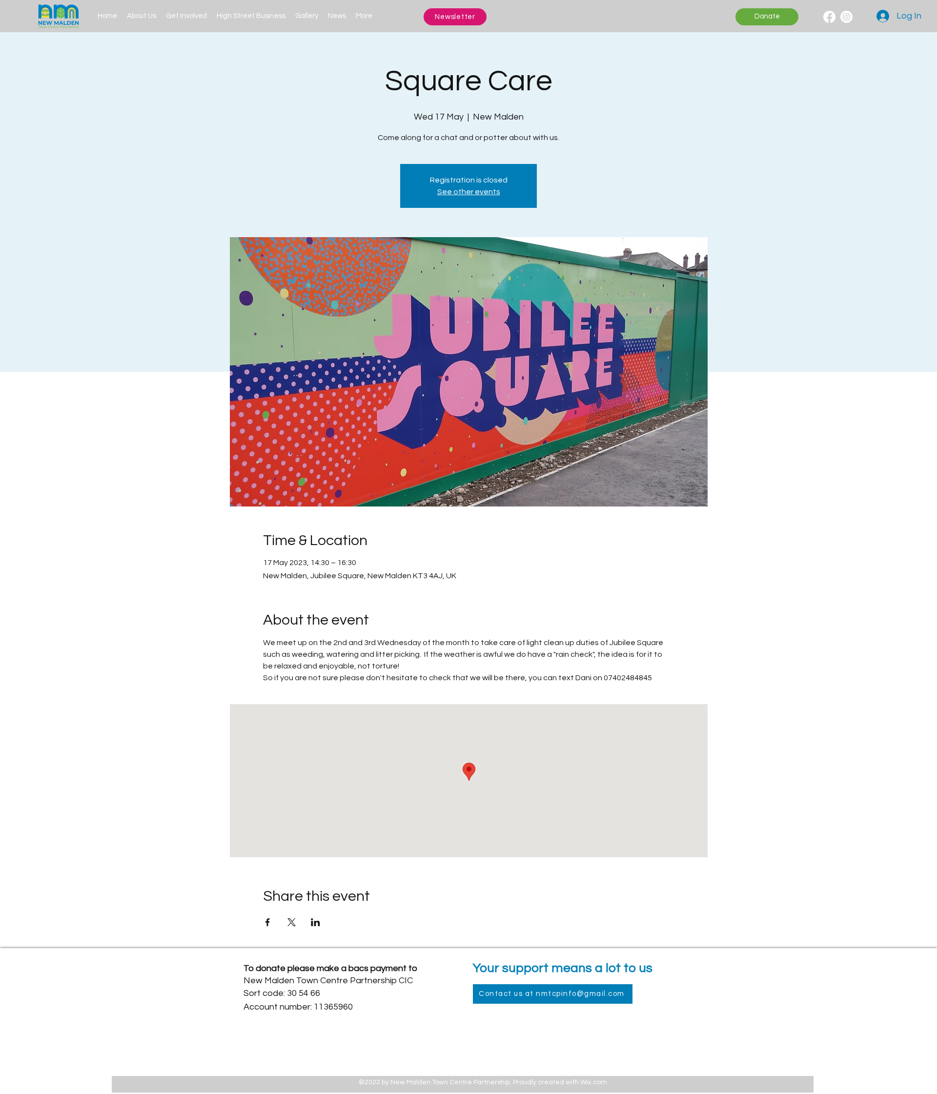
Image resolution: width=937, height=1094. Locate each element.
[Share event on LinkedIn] (315, 922)
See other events (468, 192)
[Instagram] (846, 17)
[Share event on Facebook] (267, 922)
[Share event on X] (291, 922)
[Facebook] (829, 17)
